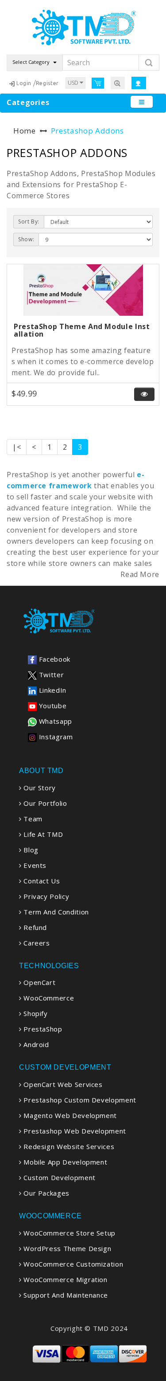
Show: (26, 239)
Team (32, 818)
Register (47, 83)
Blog (30, 849)
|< (16, 447)
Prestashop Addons (87, 131)
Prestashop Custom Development (79, 1099)
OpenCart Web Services (62, 1084)
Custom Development (59, 1177)
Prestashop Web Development (74, 1130)
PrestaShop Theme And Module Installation (82, 330)
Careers (36, 942)
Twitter (50, 674)
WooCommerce (48, 997)
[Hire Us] (118, 83)
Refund (34, 927)
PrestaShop (42, 1028)
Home (24, 131)
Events (34, 865)
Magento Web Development (69, 1115)
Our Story (39, 787)
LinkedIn (51, 690)
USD (74, 82)
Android (35, 1044)
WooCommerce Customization (72, 1263)
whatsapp (54, 721)
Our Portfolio (44, 803)
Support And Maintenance (65, 1295)
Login (23, 83)
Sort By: (28, 221)
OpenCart (38, 982)
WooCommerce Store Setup (69, 1232)
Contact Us (41, 880)
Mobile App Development (64, 1161)
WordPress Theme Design (66, 1248)
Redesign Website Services (68, 1146)
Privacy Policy (45, 896)
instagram (55, 736)
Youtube (51, 705)
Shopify (35, 1013)
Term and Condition (55, 911)
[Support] (139, 83)
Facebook (53, 659)
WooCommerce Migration (65, 1279)
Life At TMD (42, 834)
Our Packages (45, 1193)
